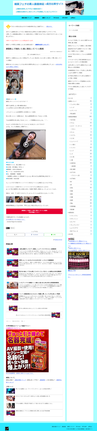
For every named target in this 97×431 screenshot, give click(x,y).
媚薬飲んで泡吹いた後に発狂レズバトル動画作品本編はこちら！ (34, 211)
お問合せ (90, 426)
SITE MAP (84, 426)
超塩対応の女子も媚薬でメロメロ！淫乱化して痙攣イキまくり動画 (79, 50)
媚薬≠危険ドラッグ (20, 380)
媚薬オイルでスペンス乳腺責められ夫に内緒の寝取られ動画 (79, 82)
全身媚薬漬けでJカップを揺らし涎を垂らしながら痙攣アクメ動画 (80, 71)
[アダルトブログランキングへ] (71, 238)
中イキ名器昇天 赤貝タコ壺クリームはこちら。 (20, 373)
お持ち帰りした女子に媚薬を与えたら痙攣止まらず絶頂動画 (79, 66)
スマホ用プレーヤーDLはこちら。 (16, 219)
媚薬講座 (42, 380)
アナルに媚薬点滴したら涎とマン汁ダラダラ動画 (79, 88)
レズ (8, 228)
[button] (90, 30)
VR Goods (78, 426)
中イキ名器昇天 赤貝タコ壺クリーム (79, 250)
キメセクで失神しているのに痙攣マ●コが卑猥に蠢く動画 (80, 41)
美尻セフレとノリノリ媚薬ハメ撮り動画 (79, 45)
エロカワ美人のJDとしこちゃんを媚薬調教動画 (79, 55)
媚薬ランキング (70, 426)
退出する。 (50, 26)
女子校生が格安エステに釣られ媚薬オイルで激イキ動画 (79, 77)
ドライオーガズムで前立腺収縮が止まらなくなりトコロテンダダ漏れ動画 (79, 61)
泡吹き (13, 228)
